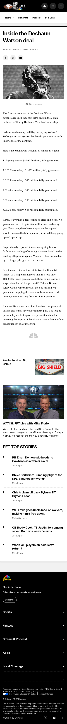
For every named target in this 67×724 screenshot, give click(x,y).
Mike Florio (17, 483)
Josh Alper (17, 465)
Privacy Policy (32, 691)
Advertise (7, 689)
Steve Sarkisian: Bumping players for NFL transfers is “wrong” (37, 477)
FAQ (41, 689)
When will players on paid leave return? (33, 546)
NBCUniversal (20, 699)
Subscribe (9, 599)
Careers (16, 689)
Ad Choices (19, 691)
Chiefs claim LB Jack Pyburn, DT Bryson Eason (34, 494)
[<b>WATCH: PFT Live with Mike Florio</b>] (33, 402)
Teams (8, 17)
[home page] (14, 6)
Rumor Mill (23, 17)
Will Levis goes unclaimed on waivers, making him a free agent (37, 512)
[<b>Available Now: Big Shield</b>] (49, 367)
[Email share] (20, 57)
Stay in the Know (12, 587)
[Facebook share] (5, 57)
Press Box (7, 691)
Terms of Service (45, 694)
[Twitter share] (13, 57)
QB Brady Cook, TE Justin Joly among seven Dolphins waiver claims (37, 529)
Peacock (36, 17)
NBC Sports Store (52, 689)
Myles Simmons (19, 518)
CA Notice (31, 694)
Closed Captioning (30, 689)
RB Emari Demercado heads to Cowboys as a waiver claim (32, 459)
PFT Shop (50, 17)
